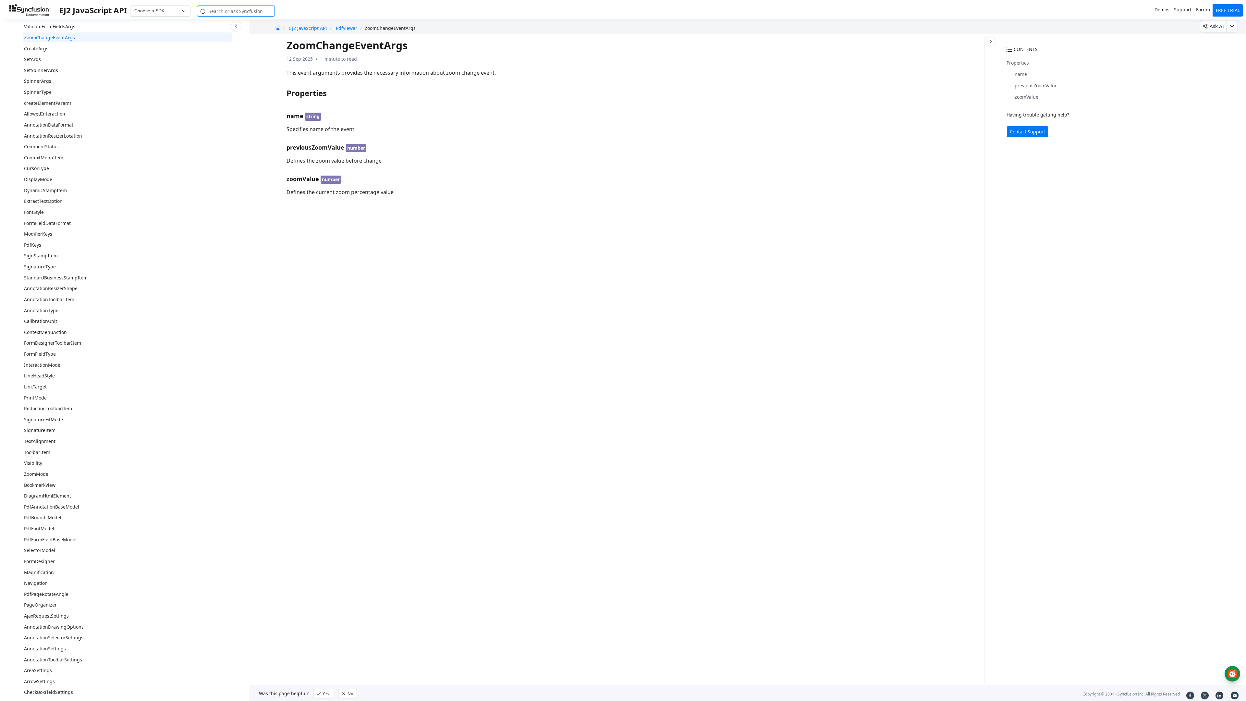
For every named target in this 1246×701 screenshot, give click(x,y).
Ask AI (1217, 26)
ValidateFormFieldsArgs (49, 26)
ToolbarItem (37, 452)
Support (1182, 9)
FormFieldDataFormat (47, 223)
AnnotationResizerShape (51, 288)
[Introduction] (277, 28)
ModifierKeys (38, 234)
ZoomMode (36, 474)
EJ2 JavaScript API (308, 28)
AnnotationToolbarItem (49, 299)
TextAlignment (39, 441)
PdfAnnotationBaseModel (51, 507)
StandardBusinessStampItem (56, 278)
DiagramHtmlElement (47, 496)
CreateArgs (36, 48)
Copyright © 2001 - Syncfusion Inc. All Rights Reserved (1131, 694)
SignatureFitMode (43, 419)
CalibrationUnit (40, 321)
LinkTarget (35, 387)
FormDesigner (39, 561)
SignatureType (40, 267)
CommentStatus (41, 146)
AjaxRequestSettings (46, 616)
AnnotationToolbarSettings (53, 660)
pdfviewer (346, 28)
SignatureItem (39, 430)
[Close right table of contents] (991, 41)
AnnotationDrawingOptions (54, 627)
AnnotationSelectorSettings (53, 637)
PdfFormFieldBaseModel (50, 539)
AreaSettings (38, 670)
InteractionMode (42, 365)
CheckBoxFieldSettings (48, 692)
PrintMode (35, 398)
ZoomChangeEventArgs (49, 37)
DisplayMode (38, 179)
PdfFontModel (39, 528)
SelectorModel (39, 550)
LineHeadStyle (39, 376)
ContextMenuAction (45, 332)
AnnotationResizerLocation (53, 136)
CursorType (36, 168)
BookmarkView (39, 485)
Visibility (33, 463)
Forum (1203, 9)
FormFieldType (40, 354)
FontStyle (34, 212)
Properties (1018, 63)
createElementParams (48, 103)
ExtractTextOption (43, 201)
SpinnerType (38, 92)
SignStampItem (41, 255)
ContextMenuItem (43, 157)
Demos (1161, 9)
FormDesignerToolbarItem (52, 343)
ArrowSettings (39, 681)
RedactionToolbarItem (48, 408)
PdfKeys (32, 245)
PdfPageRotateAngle (46, 594)
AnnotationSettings (45, 649)
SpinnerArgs (37, 81)
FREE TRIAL (1228, 10)
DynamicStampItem (45, 190)
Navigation (36, 583)
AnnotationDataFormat (48, 125)
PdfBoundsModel (42, 517)
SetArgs (32, 59)
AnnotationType (41, 310)
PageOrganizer (40, 605)
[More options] (1232, 26)
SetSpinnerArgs (41, 70)
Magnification (39, 572)
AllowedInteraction (44, 114)
